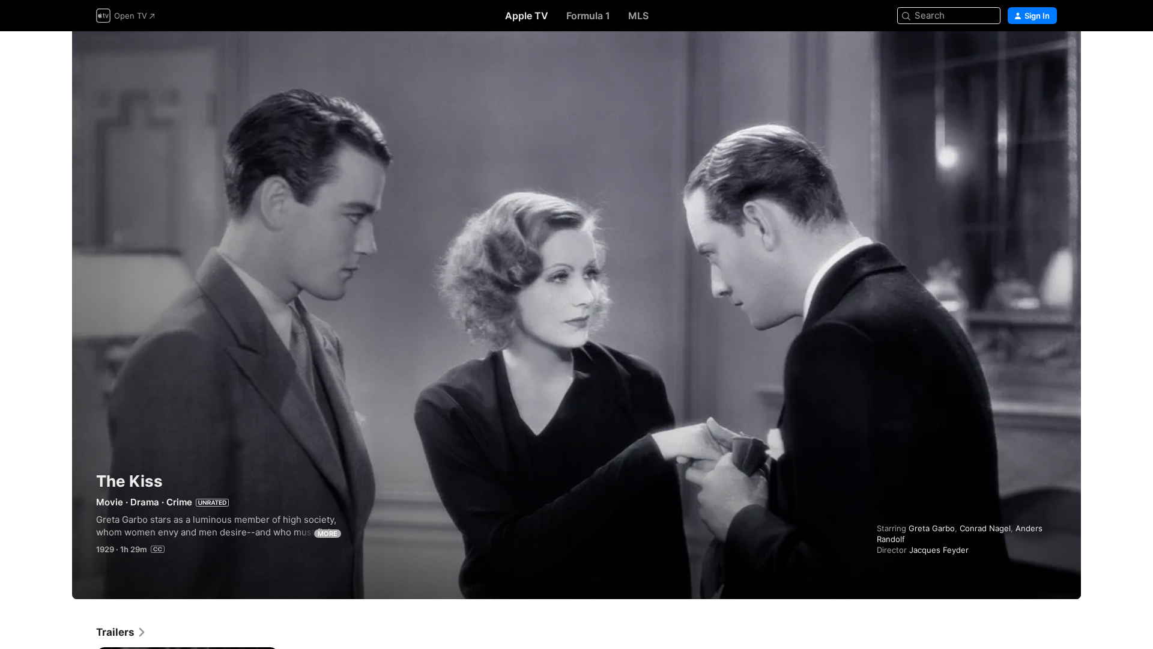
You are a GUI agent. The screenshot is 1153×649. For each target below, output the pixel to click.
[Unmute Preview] (1048, 55)
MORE (327, 533)
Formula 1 (588, 16)
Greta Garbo (932, 528)
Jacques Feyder (939, 550)
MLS (638, 16)
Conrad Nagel (985, 528)
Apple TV (526, 16)
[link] (121, 632)
